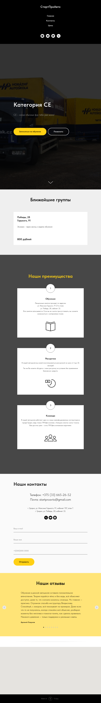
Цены (50, 25)
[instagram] (42, 36)
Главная (50, 16)
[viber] (53, 36)
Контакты (50, 20)
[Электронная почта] (48, 36)
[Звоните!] (58, 36)
